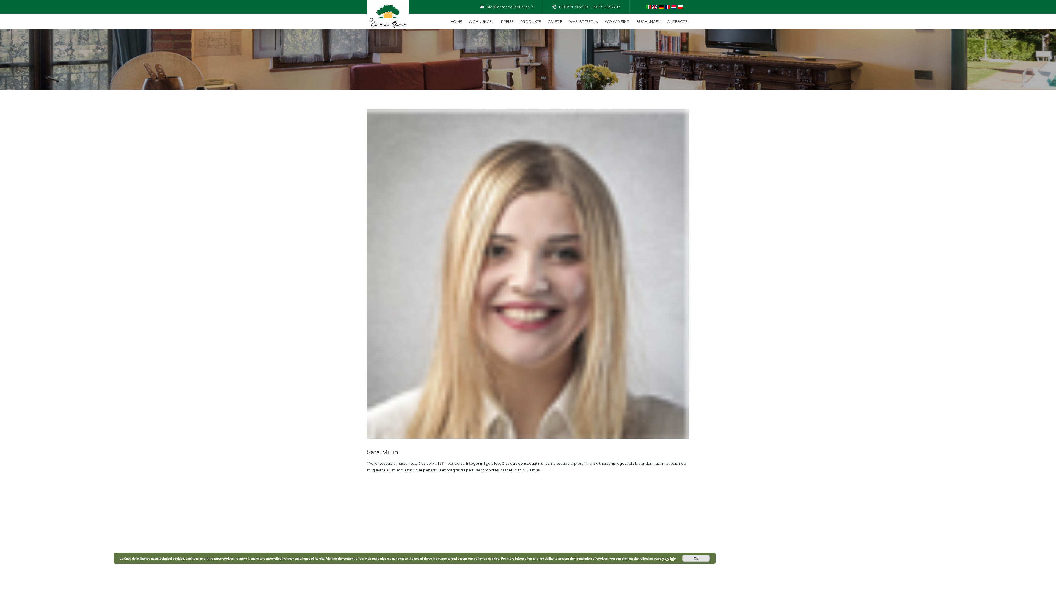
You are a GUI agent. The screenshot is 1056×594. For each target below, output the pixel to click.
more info (669, 558)
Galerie (555, 21)
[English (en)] (654, 6)
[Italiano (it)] (648, 6)
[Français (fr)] (667, 6)
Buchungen (648, 21)
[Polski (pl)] (680, 6)
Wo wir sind (617, 21)
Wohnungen (481, 21)
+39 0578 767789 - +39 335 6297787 (589, 7)
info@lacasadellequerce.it (509, 7)
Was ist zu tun (583, 21)
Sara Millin (382, 452)
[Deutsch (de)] (661, 6)
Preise (507, 21)
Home (456, 21)
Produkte (530, 21)
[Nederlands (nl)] (673, 6)
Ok (696, 558)
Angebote (677, 21)
